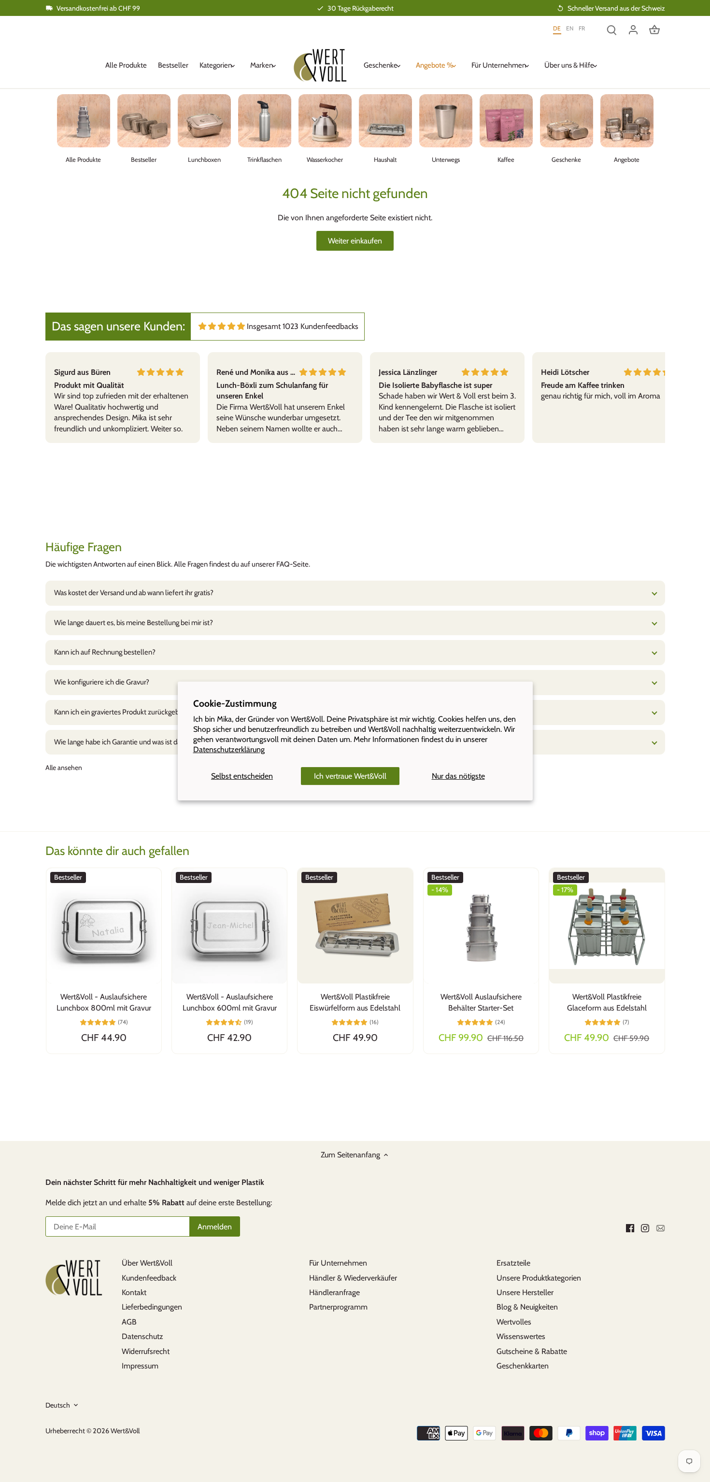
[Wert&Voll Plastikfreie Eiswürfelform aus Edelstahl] (355, 925)
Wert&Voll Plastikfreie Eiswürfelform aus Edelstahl (355, 1002)
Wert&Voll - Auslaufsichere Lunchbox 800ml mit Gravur (104, 1002)
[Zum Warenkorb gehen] (654, 29)
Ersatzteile (513, 1263)
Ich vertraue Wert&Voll (350, 776)
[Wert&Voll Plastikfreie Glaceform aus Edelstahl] (606, 925)
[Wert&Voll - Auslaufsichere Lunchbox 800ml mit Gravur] (103, 925)
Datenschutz (142, 1336)
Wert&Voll (125, 1430)
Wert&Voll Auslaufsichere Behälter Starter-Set (481, 1002)
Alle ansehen (63, 767)
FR (582, 28)
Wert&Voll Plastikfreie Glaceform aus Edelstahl (607, 1002)
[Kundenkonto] (633, 29)
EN (570, 28)
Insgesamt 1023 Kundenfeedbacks (302, 326)
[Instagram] (645, 1227)
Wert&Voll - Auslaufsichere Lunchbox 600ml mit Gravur (230, 1002)
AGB (129, 1321)
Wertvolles (514, 1321)
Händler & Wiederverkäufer (353, 1277)
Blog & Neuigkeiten (527, 1306)
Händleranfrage (334, 1292)
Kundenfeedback (149, 1277)
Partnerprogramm (338, 1306)
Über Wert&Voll (147, 1263)
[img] (222, 326)
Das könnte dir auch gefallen (117, 850)
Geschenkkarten (523, 1365)
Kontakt (134, 1292)
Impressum (140, 1365)
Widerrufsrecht (146, 1351)
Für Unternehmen (338, 1263)
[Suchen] (612, 29)
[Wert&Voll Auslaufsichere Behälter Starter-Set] (481, 925)
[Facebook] (630, 1227)
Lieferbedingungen (152, 1306)
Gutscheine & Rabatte (532, 1351)
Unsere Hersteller (525, 1292)
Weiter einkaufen (355, 240)
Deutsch (57, 1405)
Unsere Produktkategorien (539, 1277)
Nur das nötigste (458, 776)
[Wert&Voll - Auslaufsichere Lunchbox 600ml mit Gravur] (229, 925)
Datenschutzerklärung (229, 749)
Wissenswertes (521, 1336)
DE (557, 28)
